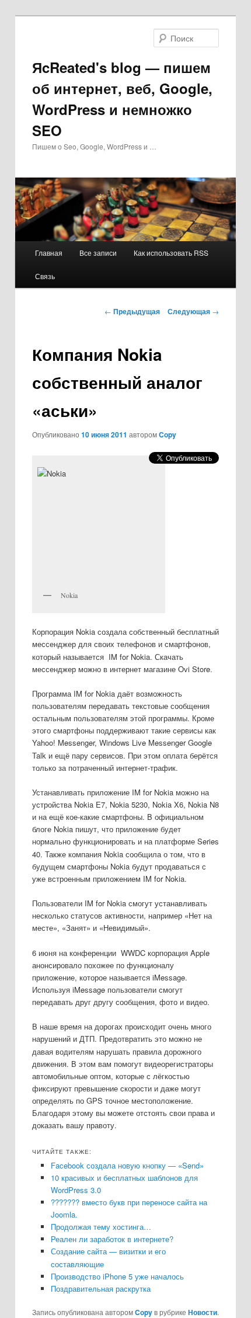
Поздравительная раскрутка (101, 1288)
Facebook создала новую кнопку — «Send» (127, 1165)
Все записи (98, 253)
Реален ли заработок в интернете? (112, 1238)
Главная (48, 253)
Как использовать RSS (171, 253)
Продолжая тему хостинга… (101, 1226)
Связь (45, 276)
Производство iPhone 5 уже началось (117, 1276)
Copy (167, 434)
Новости (202, 1312)
